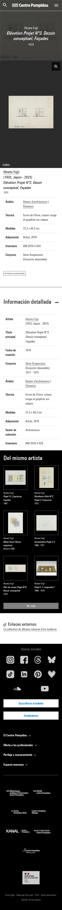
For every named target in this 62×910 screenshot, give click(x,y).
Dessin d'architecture (35, 201)
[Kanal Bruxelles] (20, 834)
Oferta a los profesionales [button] (18, 745)
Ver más (31, 606)
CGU (37, 895)
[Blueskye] (52, 661)
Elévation (28, 206)
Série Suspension (35, 363)
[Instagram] (10, 661)
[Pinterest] (38, 675)
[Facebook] (24, 661)
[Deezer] (52, 675)
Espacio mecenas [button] (13, 764)
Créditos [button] (6, 164)
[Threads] (38, 661)
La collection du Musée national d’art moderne (30, 629)
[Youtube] (45, 690)
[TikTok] (10, 675)
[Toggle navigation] (56, 5)
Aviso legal (10, 895)
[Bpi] (19, 794)
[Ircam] (44, 794)
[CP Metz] (21, 814)
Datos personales (48, 895)
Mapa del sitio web (25, 895)
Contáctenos (31, 715)
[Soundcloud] (17, 690)
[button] (31, 302)
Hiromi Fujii (11, 172)
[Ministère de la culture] (31, 877)
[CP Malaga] (41, 814)
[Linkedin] (24, 675)
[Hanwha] (31, 854)
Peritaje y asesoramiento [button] (18, 754)
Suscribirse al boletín (31, 703)
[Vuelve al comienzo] (54, 902)
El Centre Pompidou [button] (15, 735)
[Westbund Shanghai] (45, 834)
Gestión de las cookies (31, 899)
